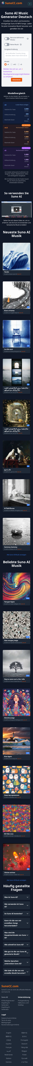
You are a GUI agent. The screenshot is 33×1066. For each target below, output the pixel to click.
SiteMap (21, 1005)
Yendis (6, 272)
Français (9, 1047)
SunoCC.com (9, 986)
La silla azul (8, 349)
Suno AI (19, 274)
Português (24, 1040)
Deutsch (24, 1044)
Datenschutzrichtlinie (8, 1018)
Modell (6, 61)
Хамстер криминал (11, 795)
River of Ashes (9, 311)
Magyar (24, 1051)
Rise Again (8, 756)
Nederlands (9, 1055)
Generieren (16, 80)
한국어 (24, 1036)
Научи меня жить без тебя (14, 679)
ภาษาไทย (24, 1062)
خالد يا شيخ (7, 470)
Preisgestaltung (23, 1001)
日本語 (8, 1040)
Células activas (9, 873)
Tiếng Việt (24, 1047)
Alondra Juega (9, 718)
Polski (24, 1055)
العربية (9, 1051)
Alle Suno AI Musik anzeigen (16, 555)
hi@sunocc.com (23, 1003)
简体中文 (24, 1033)
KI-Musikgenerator (8, 1001)
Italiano (8, 1058)
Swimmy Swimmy (10, 547)
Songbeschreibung (11, 49)
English (8, 1033)
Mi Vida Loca (8, 834)
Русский (24, 1058)
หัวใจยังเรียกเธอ (9, 508)
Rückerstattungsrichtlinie (10, 1025)
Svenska (8, 1062)
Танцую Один (9, 602)
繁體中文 (9, 1036)
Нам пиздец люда (11, 640)
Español (8, 1044)
